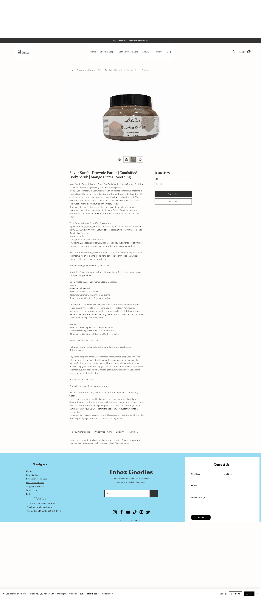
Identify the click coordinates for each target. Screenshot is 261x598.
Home (72, 70)
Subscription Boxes (35, 482)
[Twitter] (148, 512)
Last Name (228, 474)
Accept (249, 593)
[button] (235, 51)
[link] (81, 431)
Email (193, 486)
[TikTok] (134, 512)
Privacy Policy (107, 593)
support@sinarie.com (42, 507)
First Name (195, 474)
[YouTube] (128, 512)
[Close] (257, 593)
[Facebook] (121, 512)
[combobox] (173, 184)
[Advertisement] (81, 19)
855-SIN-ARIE (40, 511)
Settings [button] (223, 593)
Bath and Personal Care (36, 479)
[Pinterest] (141, 512)
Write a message (198, 497)
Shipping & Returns (35, 486)
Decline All (235, 593)
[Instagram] (114, 512)
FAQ (28, 494)
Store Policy (32, 490)
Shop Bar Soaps (33, 475)
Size (157, 178)
